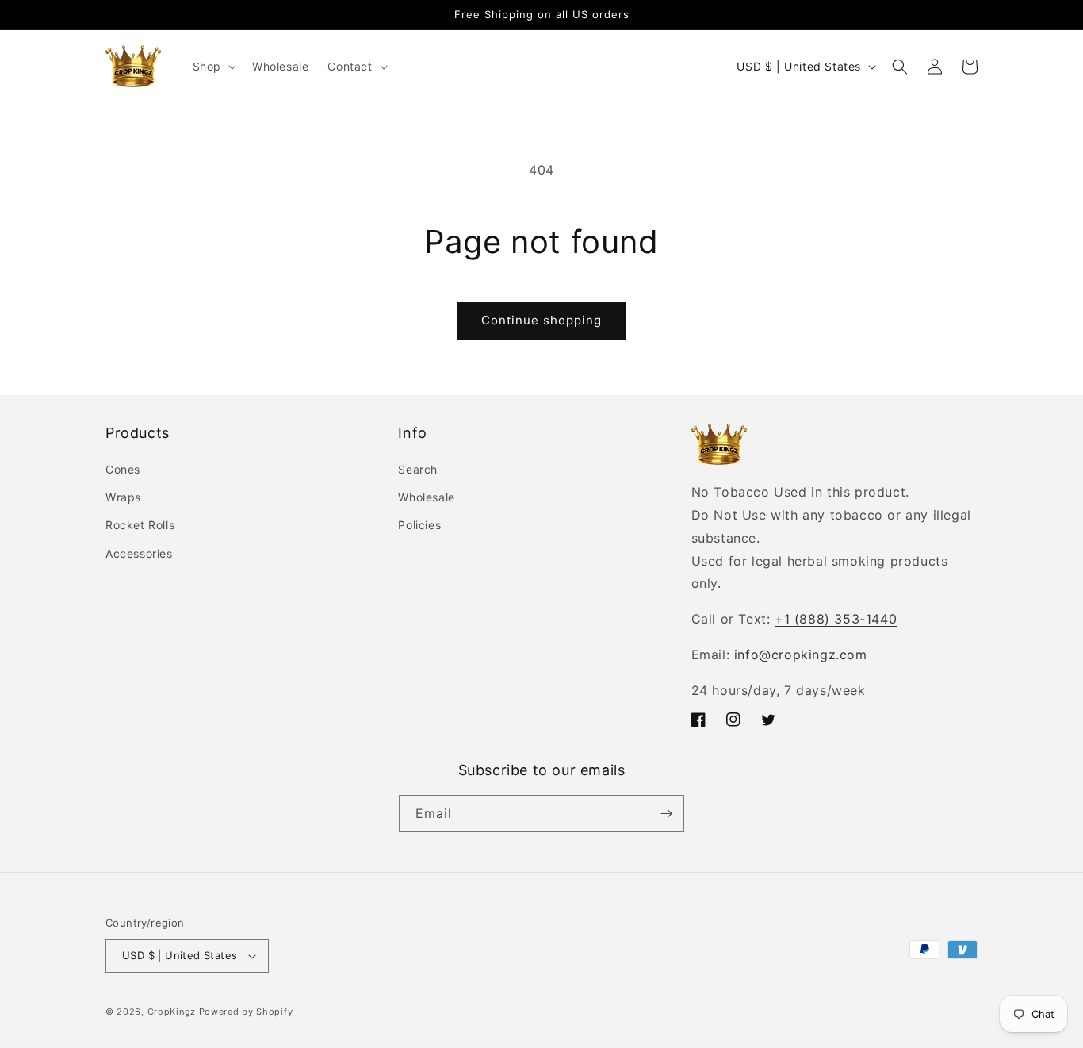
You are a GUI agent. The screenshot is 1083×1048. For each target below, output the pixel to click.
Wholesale (426, 497)
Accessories (139, 553)
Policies (419, 525)
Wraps (123, 497)
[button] (213, 66)
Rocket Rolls (139, 525)
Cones (122, 469)
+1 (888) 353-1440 (836, 619)
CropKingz (171, 1011)
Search (418, 469)
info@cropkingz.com (800, 654)
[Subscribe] (666, 813)
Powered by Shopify (246, 1011)
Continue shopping (541, 320)
